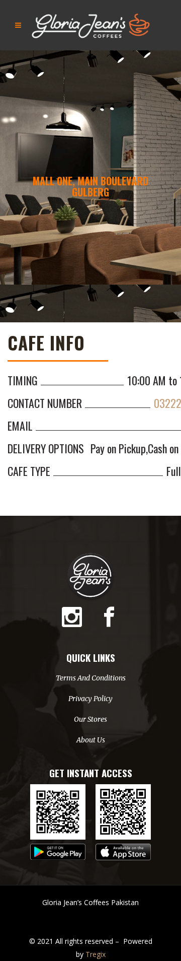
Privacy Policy (90, 698)
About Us (90, 739)
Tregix (95, 954)
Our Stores (90, 719)
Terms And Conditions (91, 677)
